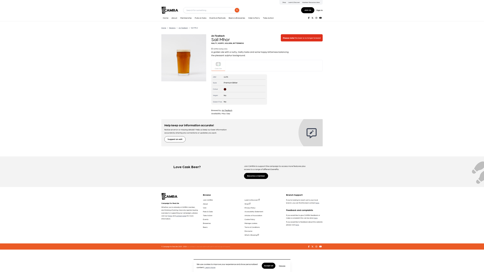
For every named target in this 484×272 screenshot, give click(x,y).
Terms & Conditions (252, 227)
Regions (172, 28)
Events (205, 219)
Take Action (207, 215)
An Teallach (183, 28)
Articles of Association (253, 215)
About (205, 204)
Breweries (207, 223)
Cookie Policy (250, 219)
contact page (181, 216)
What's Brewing (251, 235)
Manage (282, 266)
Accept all (268, 265)
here (317, 203)
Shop (284, 2)
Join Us (307, 10)
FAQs (170, 216)
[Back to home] (169, 10)
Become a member (256, 176)
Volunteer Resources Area (311, 2)
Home (163, 28)
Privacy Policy (250, 208)
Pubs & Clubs (208, 211)
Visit (204, 208)
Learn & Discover (294, 2)
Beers (205, 227)
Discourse (248, 231)
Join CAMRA (208, 200)
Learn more (210, 267)
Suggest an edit (175, 139)
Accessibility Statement (254, 211)
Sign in (319, 10)
